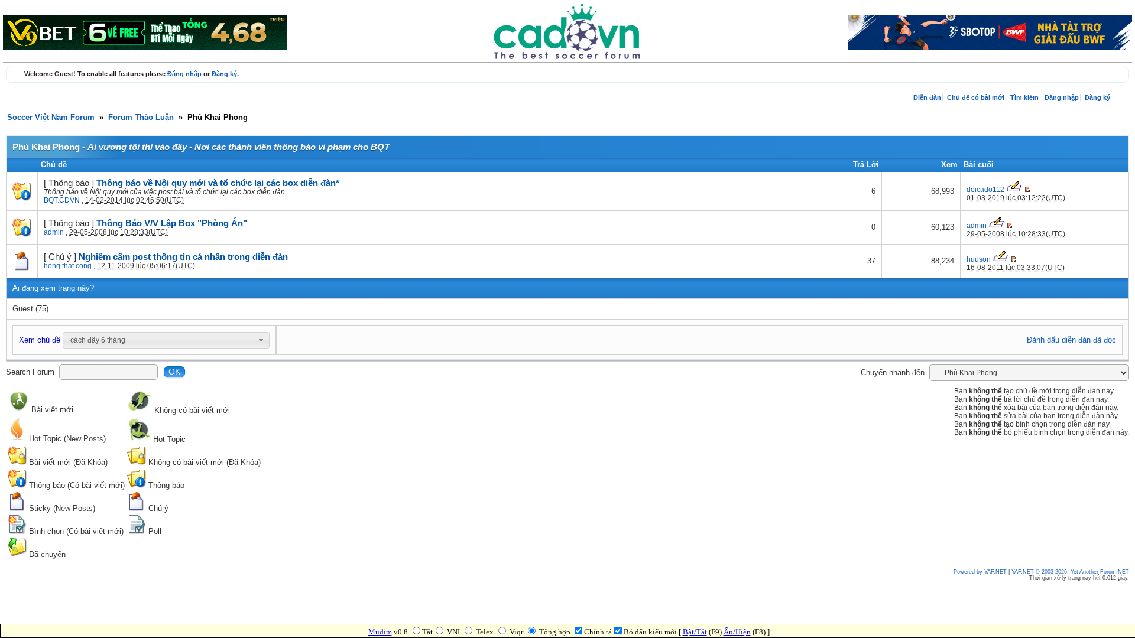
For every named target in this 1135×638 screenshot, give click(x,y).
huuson (979, 259)
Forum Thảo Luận (141, 117)
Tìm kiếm (1024, 97)
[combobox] (166, 340)
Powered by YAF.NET (980, 572)
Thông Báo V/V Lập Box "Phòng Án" (171, 223)
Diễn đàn (927, 97)
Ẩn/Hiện (737, 631)
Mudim (380, 631)
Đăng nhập (184, 73)
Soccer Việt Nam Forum (51, 117)
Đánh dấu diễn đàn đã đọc (1071, 340)
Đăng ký (224, 73)
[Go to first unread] (1027, 189)
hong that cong (68, 266)
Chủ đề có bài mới (975, 97)
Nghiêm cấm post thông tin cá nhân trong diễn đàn (183, 257)
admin (54, 232)
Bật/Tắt (695, 631)
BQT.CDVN (62, 200)
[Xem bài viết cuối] (1015, 189)
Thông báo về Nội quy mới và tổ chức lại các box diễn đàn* (217, 183)
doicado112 (985, 189)
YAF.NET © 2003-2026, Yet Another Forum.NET (1070, 572)
